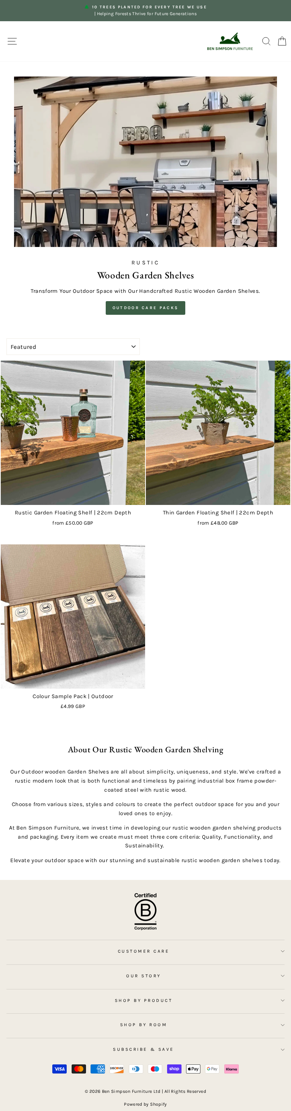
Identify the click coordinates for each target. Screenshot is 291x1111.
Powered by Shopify (145, 1104)
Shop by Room (143, 1024)
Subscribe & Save (143, 1049)
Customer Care (144, 951)
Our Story (143, 975)
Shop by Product (144, 1000)
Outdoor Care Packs (145, 307)
